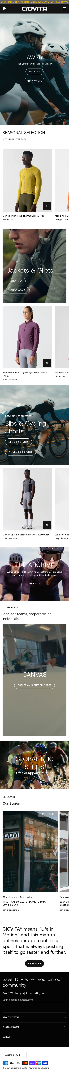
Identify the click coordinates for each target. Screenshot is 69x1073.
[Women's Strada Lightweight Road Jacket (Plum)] (27, 337)
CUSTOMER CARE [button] (11, 1027)
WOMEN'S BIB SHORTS (21, 452)
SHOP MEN (34, 71)
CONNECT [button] (7, 1037)
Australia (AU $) (13, 1055)
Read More (34, 963)
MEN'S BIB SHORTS (19, 442)
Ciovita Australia (13, 1068)
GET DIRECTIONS (11, 910)
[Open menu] (7, 8)
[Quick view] (47, 206)
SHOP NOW (34, 583)
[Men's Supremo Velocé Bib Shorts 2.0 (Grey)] (27, 499)
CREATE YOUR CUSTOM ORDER (34, 685)
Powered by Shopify (39, 1068)
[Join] (63, 999)
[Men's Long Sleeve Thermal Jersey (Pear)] (27, 180)
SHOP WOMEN (34, 81)
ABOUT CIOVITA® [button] (11, 1017)
